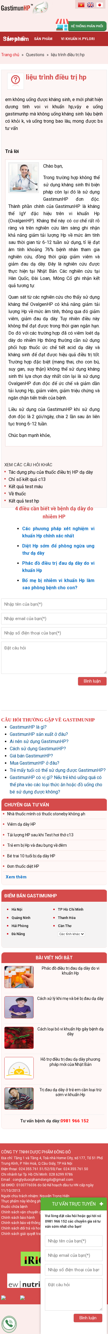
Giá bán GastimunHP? (31, 756)
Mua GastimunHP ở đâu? (34, 763)
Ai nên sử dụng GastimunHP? (39, 741)
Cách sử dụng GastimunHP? (38, 748)
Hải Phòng (20, 926)
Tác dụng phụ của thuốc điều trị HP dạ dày (51, 472)
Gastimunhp (27, 14)
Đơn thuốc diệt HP (23, 866)
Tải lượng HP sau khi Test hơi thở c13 (40, 835)
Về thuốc (17, 494)
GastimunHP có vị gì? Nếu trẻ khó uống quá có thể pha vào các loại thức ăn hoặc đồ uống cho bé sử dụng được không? (56, 785)
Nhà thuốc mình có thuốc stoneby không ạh (46, 814)
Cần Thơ (64, 926)
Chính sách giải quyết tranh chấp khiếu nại (34, 1234)
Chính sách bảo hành (18, 1218)
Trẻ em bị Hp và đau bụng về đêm (37, 845)
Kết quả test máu (26, 486)
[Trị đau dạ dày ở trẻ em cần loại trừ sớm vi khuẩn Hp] (19, 1099)
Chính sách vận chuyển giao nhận (28, 1212)
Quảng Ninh (21, 918)
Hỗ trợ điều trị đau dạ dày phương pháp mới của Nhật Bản (70, 1062)
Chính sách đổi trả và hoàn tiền (25, 1228)
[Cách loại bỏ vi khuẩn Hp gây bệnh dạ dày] (19, 1039)
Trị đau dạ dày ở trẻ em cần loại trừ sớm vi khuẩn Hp (70, 1092)
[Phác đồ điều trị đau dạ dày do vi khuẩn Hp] (19, 978)
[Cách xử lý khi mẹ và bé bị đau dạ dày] (19, 1008)
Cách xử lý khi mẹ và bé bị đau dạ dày (70, 998)
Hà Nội (17, 909)
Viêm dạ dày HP (21, 824)
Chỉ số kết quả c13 (27, 479)
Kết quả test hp (24, 501)
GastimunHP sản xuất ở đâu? (39, 734)
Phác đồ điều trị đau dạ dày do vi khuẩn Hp (70, 971)
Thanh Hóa (66, 918)
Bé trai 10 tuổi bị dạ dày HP (31, 856)
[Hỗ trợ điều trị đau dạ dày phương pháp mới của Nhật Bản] (19, 1069)
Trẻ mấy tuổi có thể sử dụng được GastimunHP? (58, 770)
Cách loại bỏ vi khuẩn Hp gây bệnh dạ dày (70, 1031)
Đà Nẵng (18, 934)
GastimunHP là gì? (28, 727)
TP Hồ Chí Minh (70, 909)
